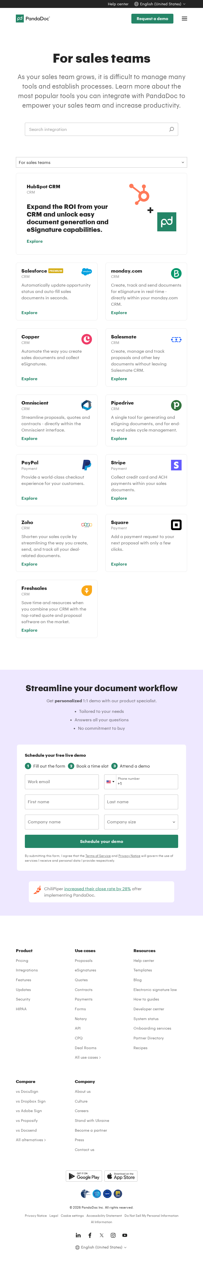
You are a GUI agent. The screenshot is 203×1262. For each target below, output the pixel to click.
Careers (82, 1110)
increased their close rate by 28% (97, 888)
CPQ (79, 1038)
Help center (118, 4)
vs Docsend (26, 1130)
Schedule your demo (101, 841)
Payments (84, 999)
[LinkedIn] (78, 1235)
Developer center (148, 1009)
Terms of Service (98, 855)
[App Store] (120, 1176)
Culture (81, 1101)
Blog (137, 980)
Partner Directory (148, 1038)
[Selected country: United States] (110, 782)
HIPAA (21, 1009)
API (78, 1028)
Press (79, 1139)
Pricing (22, 960)
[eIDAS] (118, 1194)
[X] (101, 1235)
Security (23, 999)
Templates (142, 970)
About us (83, 1091)
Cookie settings (72, 1215)
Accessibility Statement (104, 1215)
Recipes (140, 1047)
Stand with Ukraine (92, 1120)
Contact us (84, 1149)
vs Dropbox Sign (31, 1101)
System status (146, 1018)
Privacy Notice (129, 855)
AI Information (101, 1222)
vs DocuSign (27, 1091)
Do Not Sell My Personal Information (151, 1215)
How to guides (146, 999)
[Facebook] (90, 1235)
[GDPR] (107, 1194)
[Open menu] (184, 18)
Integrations (27, 970)
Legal (53, 1215)
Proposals (84, 960)
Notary (81, 1018)
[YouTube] (125, 1235)
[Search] (171, 129)
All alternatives (29, 1139)
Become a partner (91, 1130)
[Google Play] (84, 1176)
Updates (23, 989)
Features (23, 980)
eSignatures (85, 970)
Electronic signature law (155, 989)
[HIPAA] (85, 1194)
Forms (80, 1009)
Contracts (84, 989)
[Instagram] (113, 1235)
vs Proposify (27, 1120)
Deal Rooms (85, 1047)
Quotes (81, 980)
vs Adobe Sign (29, 1110)
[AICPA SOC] (97, 1194)
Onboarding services (152, 1028)
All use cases (86, 1057)
